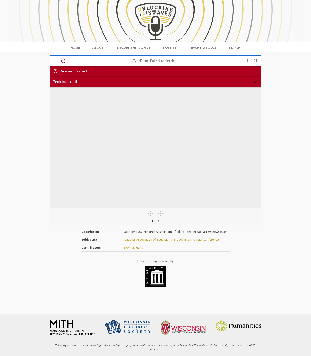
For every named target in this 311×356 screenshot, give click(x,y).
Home (75, 47)
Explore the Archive (133, 47)
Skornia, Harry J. (134, 248)
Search (235, 47)
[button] (155, 82)
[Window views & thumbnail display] (245, 61)
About (98, 47)
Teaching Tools (202, 47)
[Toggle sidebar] (56, 61)
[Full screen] (255, 61)
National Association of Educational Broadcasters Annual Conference (171, 239)
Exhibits (169, 47)
